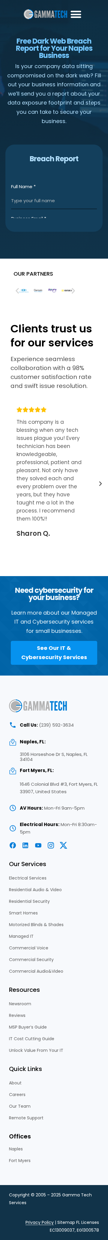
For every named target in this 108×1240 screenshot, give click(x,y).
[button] (75, 14)
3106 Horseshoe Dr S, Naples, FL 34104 (54, 757)
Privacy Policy (40, 1222)
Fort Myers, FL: (37, 770)
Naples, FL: (33, 741)
